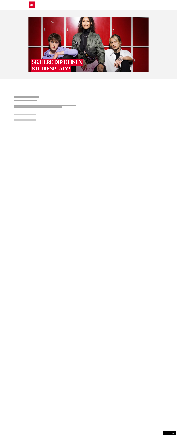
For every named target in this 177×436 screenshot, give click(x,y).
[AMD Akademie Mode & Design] (31, 4)
